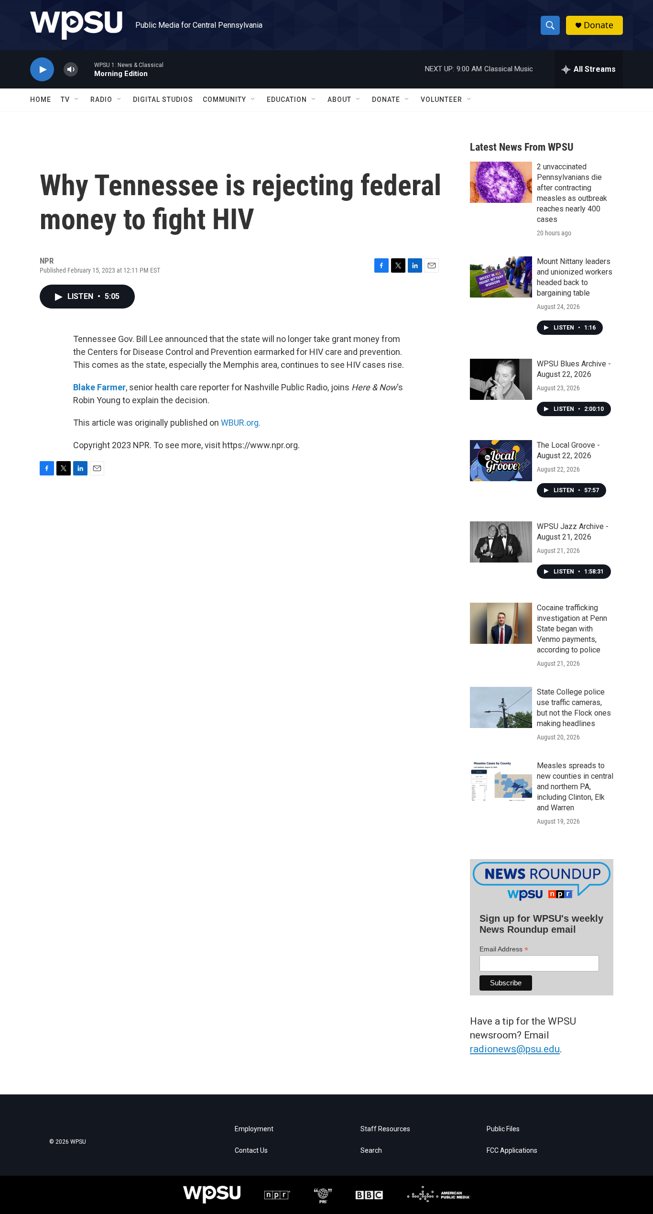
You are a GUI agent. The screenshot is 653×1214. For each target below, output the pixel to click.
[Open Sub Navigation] (77, 99)
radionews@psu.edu (515, 1049)
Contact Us (251, 1150)
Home (40, 99)
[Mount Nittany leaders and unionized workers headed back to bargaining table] (501, 277)
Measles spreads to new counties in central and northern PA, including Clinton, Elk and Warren (575, 786)
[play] (42, 69)
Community (224, 99)
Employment (254, 1129)
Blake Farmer (99, 387)
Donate (598, 25)
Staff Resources (385, 1129)
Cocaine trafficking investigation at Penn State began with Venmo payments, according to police (572, 628)
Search (371, 1150)
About (339, 99)
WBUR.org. (241, 423)
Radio (101, 99)
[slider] (86, 69)
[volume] (71, 69)
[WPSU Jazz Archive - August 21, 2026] (501, 542)
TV (65, 99)
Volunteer (441, 99)
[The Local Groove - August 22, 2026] (501, 460)
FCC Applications (512, 1150)
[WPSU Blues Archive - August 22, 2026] (501, 379)
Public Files (503, 1129)
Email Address (503, 949)
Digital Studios (163, 99)
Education (287, 99)
